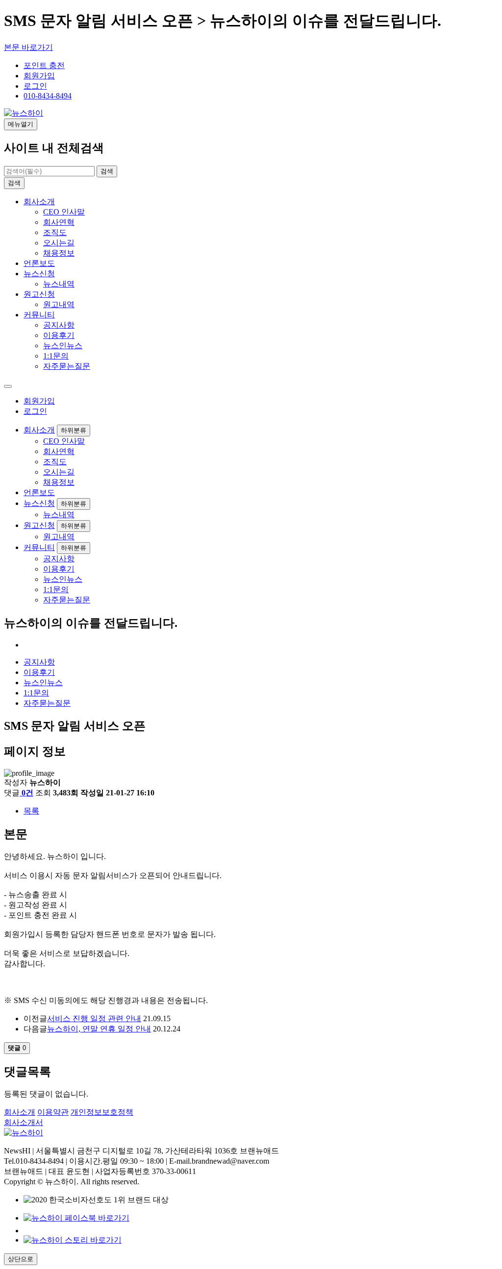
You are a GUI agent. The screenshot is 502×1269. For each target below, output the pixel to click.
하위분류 (73, 430)
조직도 (55, 232)
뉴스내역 (59, 284)
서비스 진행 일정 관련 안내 (94, 1018)
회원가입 (39, 76)
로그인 (35, 86)
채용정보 (59, 253)
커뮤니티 (39, 315)
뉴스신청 (39, 273)
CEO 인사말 (64, 212)
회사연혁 (59, 222)
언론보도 (39, 263)
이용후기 (59, 335)
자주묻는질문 (66, 366)
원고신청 (39, 294)
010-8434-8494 (48, 96)
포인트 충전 (44, 65)
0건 (27, 793)
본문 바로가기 (28, 47)
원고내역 (59, 304)
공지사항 (59, 325)
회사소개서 (23, 1122)
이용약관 (53, 1112)
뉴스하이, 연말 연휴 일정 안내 (99, 1029)
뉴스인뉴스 (62, 345)
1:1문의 (56, 356)
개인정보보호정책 (102, 1112)
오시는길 (59, 243)
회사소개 (39, 201)
